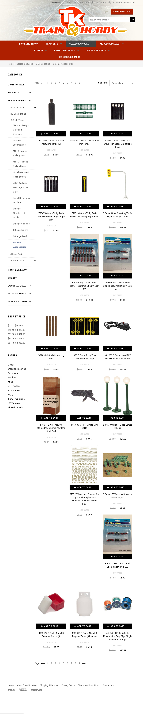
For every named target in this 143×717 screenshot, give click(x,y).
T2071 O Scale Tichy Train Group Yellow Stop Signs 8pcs (84, 215)
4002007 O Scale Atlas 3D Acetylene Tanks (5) (51, 142)
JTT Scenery (14, 403)
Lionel (11, 365)
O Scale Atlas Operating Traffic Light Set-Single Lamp (117, 215)
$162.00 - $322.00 (16, 330)
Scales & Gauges (79, 44)
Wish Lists (84, 2)
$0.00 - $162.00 (15, 325)
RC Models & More (69, 57)
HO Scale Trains (18, 114)
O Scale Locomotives (19, 142)
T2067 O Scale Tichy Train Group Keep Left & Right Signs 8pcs (51, 216)
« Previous (44, 84)
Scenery (38, 50)
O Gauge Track (20, 236)
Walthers (12, 377)
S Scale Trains (17, 254)
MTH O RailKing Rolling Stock (20, 164)
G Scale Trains (17, 260)
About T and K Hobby (27, 685)
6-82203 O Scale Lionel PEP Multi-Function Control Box (117, 357)
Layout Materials (64, 50)
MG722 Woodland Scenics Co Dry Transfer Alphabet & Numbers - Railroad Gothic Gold (84, 499)
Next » (84, 84)
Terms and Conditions (89, 685)
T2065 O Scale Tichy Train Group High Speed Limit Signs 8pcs (118, 143)
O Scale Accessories (19, 244)
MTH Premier (14, 390)
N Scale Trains (17, 107)
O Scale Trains (17, 120)
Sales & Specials (96, 50)
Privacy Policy (68, 685)
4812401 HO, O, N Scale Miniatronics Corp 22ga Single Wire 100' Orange (117, 636)
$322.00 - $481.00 (16, 334)
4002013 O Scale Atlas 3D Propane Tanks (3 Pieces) (84, 635)
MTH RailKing (14, 386)
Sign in (111, 2)
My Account (71, 2)
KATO (10, 395)
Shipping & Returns (49, 685)
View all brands (15, 407)
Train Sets (52, 44)
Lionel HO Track (28, 44)
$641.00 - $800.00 (16, 343)
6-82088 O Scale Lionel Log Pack (51, 357)
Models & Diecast (110, 44)
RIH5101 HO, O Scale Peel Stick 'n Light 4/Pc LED (117, 565)
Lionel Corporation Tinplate (22, 200)
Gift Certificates (98, 2)
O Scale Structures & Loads (19, 213)
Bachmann (13, 373)
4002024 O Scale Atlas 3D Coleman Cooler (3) (51, 635)
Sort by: (103, 83)
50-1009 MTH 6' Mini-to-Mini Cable (84, 426)
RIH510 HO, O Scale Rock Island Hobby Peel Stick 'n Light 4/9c (117, 285)
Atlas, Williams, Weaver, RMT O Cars (20, 187)
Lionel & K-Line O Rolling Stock (21, 174)
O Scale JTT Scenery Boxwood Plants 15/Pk (117, 496)
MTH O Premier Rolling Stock (20, 153)
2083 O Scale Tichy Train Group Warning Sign (84, 357)
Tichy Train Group (16, 399)
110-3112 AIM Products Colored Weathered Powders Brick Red (51, 428)
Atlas (10, 382)
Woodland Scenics (17, 369)
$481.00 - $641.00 (16, 338)
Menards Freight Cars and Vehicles (21, 129)
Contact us (108, 685)
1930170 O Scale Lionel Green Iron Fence (84, 142)
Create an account (126, 2)
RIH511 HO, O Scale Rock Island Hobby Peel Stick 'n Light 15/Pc (84, 285)
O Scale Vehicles (21, 224)
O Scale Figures (20, 230)
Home (11, 64)
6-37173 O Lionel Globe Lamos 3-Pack (117, 426)
